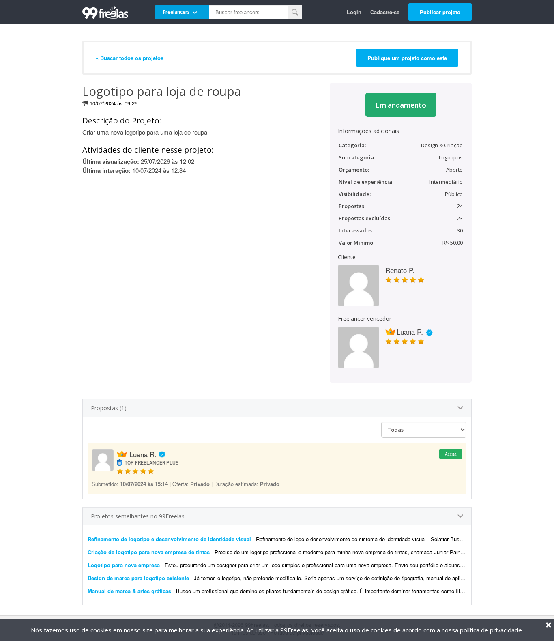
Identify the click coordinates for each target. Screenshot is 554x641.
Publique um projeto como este (407, 58)
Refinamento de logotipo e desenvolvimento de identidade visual (169, 539)
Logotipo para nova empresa (124, 565)
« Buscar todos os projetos (129, 58)
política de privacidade (491, 630)
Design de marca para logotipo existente (138, 578)
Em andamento (401, 105)
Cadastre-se (384, 12)
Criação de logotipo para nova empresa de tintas (149, 552)
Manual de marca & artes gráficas (129, 591)
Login (354, 12)
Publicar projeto (440, 12)
